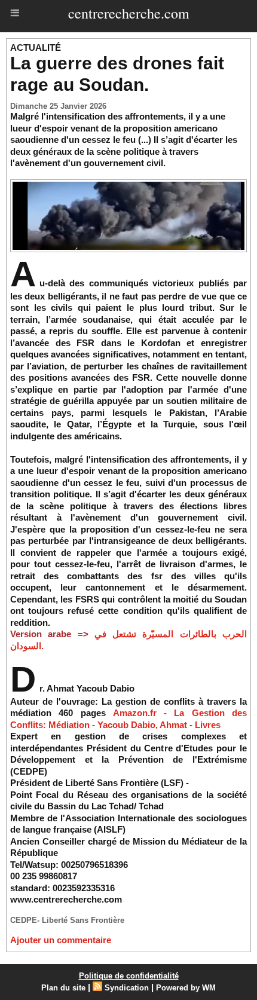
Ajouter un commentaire (60, 940)
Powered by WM (186, 987)
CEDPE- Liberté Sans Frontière (67, 920)
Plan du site (63, 987)
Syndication (127, 987)
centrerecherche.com (128, 13)
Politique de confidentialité (129, 975)
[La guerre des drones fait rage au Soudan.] (128, 184)
